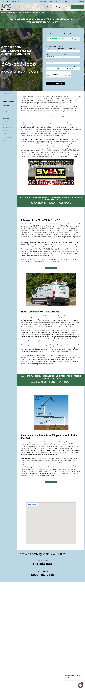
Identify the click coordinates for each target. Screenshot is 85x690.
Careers (60, 1)
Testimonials (81, 1)
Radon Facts (5, 109)
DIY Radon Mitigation (7, 131)
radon (78, 154)
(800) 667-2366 (42, 574)
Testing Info (5, 121)
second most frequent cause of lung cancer (34, 326)
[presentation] (58, 74)
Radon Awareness (6, 118)
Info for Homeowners (7, 128)
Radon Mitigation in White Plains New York (49, 436)
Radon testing (25, 106)
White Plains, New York (28, 259)
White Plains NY (66, 150)
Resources (73, 1)
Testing (58, 7)
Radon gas (70, 324)
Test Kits (4, 124)
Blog (55, 1)
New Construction (49, 7)
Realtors (39, 7)
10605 (74, 446)
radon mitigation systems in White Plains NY (65, 473)
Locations (67, 1)
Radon (71, 129)
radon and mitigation (62, 236)
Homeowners (23, 7)
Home (3, 12)
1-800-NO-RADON (6, 9)
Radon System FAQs (7, 115)
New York (72, 326)
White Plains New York (57, 135)
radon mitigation (26, 102)
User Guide (5, 134)
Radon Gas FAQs (6, 112)
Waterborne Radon (6, 137)
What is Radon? (43, 1)
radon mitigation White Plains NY (54, 117)
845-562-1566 (18, 64)
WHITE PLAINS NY (45, 245)
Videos (50, 1)
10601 (43, 228)
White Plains (37, 242)
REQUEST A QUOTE (55, 83)
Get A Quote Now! (51, 268)
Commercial (32, 7)
